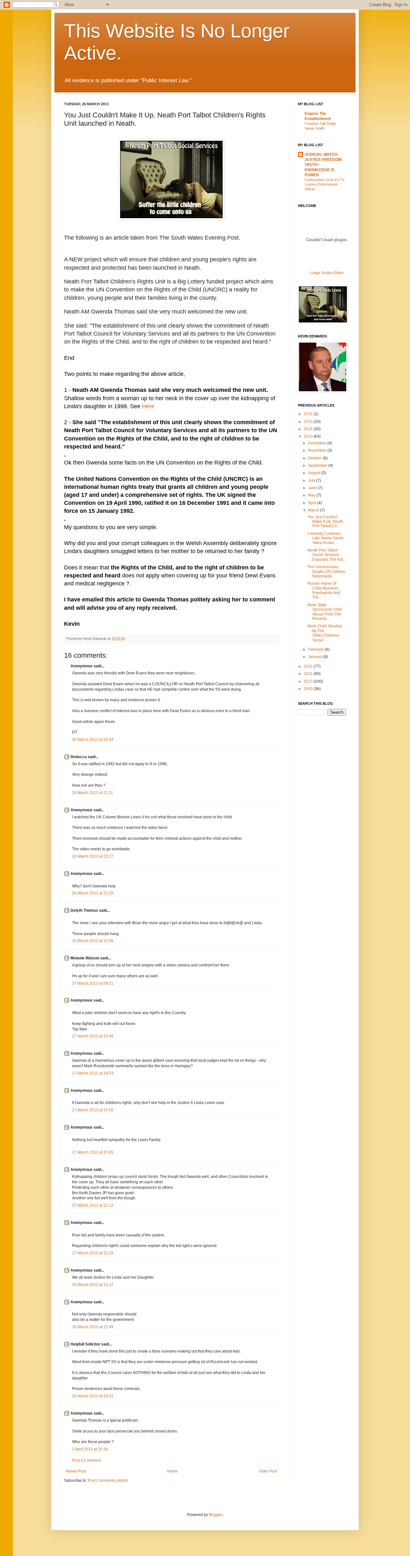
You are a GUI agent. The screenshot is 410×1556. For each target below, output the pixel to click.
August (314, 473)
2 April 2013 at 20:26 (90, 1449)
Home (172, 1471)
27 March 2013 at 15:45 (92, 1152)
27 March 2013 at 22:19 (92, 1253)
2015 (309, 421)
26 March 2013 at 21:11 (92, 792)
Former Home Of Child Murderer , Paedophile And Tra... (324, 590)
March (314, 510)
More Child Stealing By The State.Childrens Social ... (325, 633)
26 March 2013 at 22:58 (92, 941)
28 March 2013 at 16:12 (92, 1284)
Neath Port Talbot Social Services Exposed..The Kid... (327, 555)
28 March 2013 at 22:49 (92, 1327)
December (317, 443)
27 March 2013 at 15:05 (92, 1110)
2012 (309, 666)
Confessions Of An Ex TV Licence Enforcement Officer (324, 184)
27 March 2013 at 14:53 (92, 1073)
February (316, 649)
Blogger (215, 1514)
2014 (309, 429)
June (313, 488)
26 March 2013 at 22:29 (92, 893)
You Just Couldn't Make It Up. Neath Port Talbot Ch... (325, 521)
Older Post (268, 1471)
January (315, 657)
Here (148, 406)
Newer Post (76, 1471)
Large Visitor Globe (327, 273)
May (312, 495)
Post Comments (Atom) (108, 1480)
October (315, 458)
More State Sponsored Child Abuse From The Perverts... (325, 612)
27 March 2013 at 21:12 (92, 1205)
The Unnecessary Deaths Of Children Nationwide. (327, 571)
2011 (309, 673)
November (317, 450)
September (318, 465)
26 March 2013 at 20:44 (92, 739)
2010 (309, 681)
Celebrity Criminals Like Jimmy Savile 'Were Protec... (326, 538)
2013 (309, 436)
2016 (309, 414)
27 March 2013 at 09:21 (92, 983)
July (312, 480)
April (312, 503)
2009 (309, 689)
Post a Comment (86, 1460)
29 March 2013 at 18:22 (92, 1396)
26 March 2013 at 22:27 (92, 856)
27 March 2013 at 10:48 (92, 1036)
